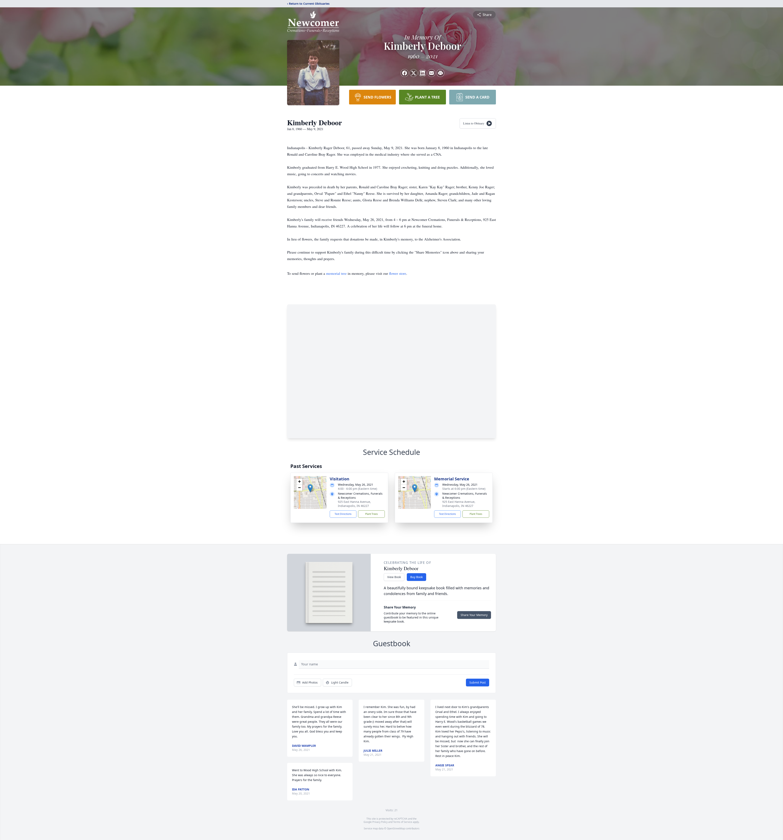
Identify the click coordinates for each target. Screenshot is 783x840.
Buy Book (416, 577)
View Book (394, 577)
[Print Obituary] (440, 73)
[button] (310, 488)
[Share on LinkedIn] (422, 73)
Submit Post (477, 682)
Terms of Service (402, 822)
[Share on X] (413, 73)
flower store (397, 273)
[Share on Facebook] (404, 73)
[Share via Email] (431, 73)
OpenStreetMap (396, 828)
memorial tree (336, 273)
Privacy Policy (380, 822)
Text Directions (343, 514)
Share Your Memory (474, 615)
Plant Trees (371, 514)
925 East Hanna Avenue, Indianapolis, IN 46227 (354, 504)
